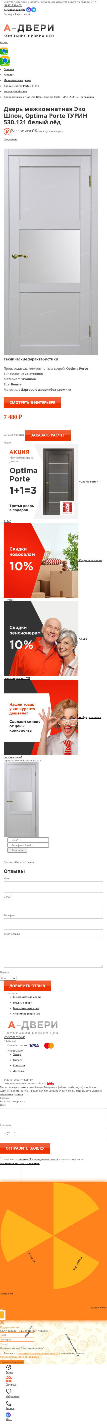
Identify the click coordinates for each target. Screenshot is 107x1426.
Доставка (19, 1071)
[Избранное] (8, 23)
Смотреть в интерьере (32, 402)
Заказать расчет (48, 434)
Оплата (17, 1060)
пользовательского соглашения (20, 1163)
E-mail (7, 896)
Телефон (9, 915)
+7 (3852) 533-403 (14, 9)
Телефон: (5, 1125)
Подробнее (10, 139)
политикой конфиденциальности (38, 1159)
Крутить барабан (12, 1362)
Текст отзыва (12, 933)
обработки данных (11, 1094)
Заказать (17, 850)
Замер (17, 1054)
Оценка (4, 972)
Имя (6, 878)
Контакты (19, 1065)
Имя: (3, 1105)
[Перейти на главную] (29, 31)
